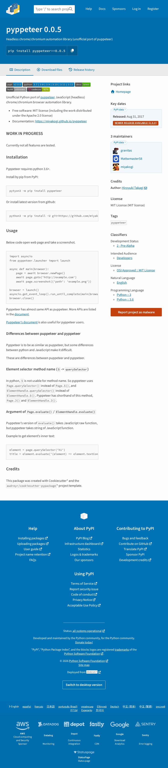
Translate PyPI (133, 549)
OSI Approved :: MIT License (136, 270)
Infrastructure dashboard (82, 544)
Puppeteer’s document (21, 322)
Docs (102, 9)
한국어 (100, 710)
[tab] (19, 70)
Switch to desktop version (84, 685)
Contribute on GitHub (133, 544)
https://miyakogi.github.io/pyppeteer (61, 121)
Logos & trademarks (84, 554)
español (27, 706)
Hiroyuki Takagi (132, 188)
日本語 (51, 706)
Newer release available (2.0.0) (136, 123)
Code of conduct (82, 594)
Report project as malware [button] (136, 312)
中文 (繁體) (145, 706)
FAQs (32, 560)
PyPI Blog (82, 538)
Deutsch (114, 706)
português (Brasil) (67, 706)
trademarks (122, 649)
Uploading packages (31, 544)
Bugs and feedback (135, 538)
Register (153, 9)
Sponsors (119, 9)
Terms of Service (82, 583)
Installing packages (31, 538)
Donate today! (84, 642)
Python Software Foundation (82, 654)
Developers (124, 258)
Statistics (84, 549)
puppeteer (47, 97)
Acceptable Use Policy (82, 605)
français (39, 706)
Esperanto (86, 710)
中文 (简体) (129, 706)
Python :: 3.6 (125, 299)
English (122, 282)
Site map (84, 665)
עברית (74, 710)
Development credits (133, 560)
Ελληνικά (102, 706)
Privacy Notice (82, 600)
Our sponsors (84, 560)
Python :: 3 (124, 295)
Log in (136, 9)
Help (89, 9)
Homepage (123, 92)
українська (87, 706)
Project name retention (31, 554)
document (22, 314)
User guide (31, 549)
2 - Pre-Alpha (125, 245)
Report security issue (84, 589)
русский (160, 706)
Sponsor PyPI (135, 554)
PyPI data (119, 109)
